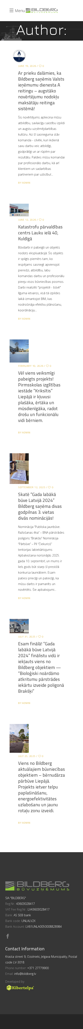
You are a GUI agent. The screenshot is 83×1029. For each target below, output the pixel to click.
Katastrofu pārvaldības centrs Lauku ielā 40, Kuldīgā (40, 232)
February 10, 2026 (30, 366)
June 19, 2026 (27, 66)
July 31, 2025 (27, 637)
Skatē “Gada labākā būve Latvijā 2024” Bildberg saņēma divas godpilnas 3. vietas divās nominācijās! (40, 506)
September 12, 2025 (31, 487)
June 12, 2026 (27, 220)
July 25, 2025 (27, 756)
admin (26, 183)
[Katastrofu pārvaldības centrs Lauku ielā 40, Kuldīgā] (19, 210)
